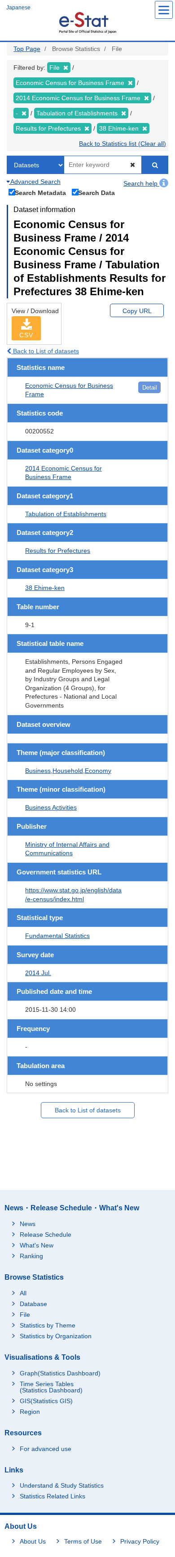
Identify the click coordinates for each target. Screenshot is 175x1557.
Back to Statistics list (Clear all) (122, 143)
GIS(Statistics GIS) (46, 1401)
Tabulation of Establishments (65, 514)
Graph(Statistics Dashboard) (60, 1373)
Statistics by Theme (47, 1325)
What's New (36, 1245)
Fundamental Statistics (57, 935)
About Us (33, 1541)
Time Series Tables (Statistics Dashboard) (51, 1387)
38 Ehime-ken (45, 587)
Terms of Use (83, 1541)
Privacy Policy (139, 1541)
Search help (141, 183)
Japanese (18, 7)
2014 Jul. (38, 972)
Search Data (96, 192)
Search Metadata (40, 192)
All (23, 1293)
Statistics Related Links (52, 1496)
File (25, 1314)
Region (30, 1412)
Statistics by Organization (56, 1336)
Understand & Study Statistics (62, 1485)
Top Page (26, 48)
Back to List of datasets (45, 351)
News (27, 1224)
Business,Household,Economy (68, 770)
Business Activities (51, 807)
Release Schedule (45, 1234)
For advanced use (45, 1449)
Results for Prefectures (57, 550)
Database (33, 1304)
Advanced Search (35, 181)
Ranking (31, 1256)
